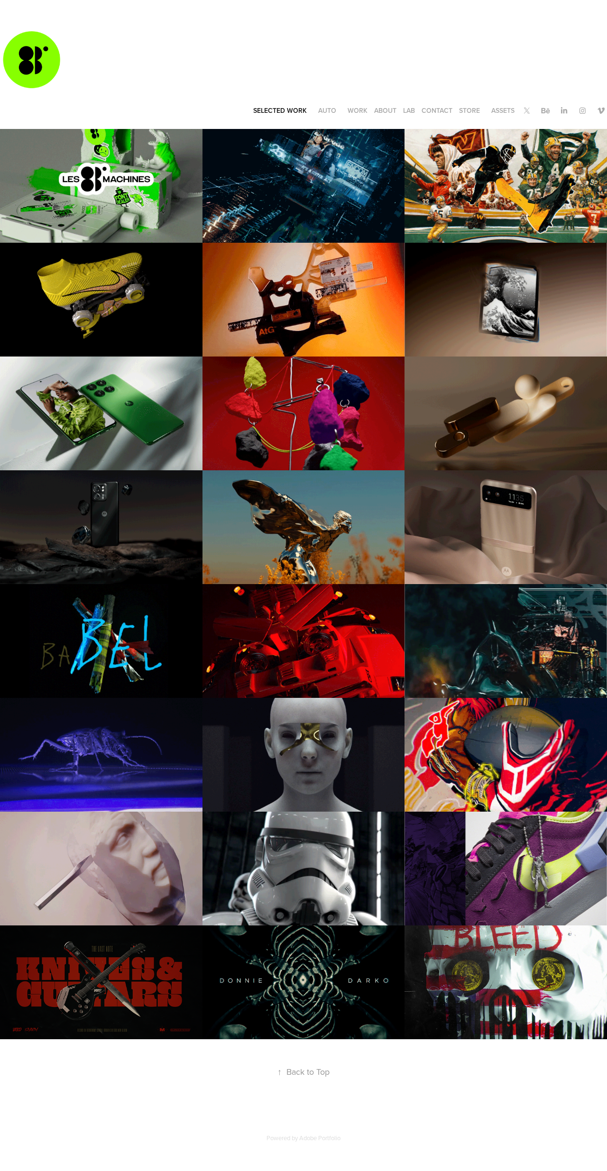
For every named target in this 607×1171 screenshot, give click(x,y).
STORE (469, 110)
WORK (358, 110)
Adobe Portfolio (319, 1138)
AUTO (327, 110)
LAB (409, 110)
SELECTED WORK (280, 110)
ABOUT (385, 110)
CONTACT (437, 110)
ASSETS (503, 110)
